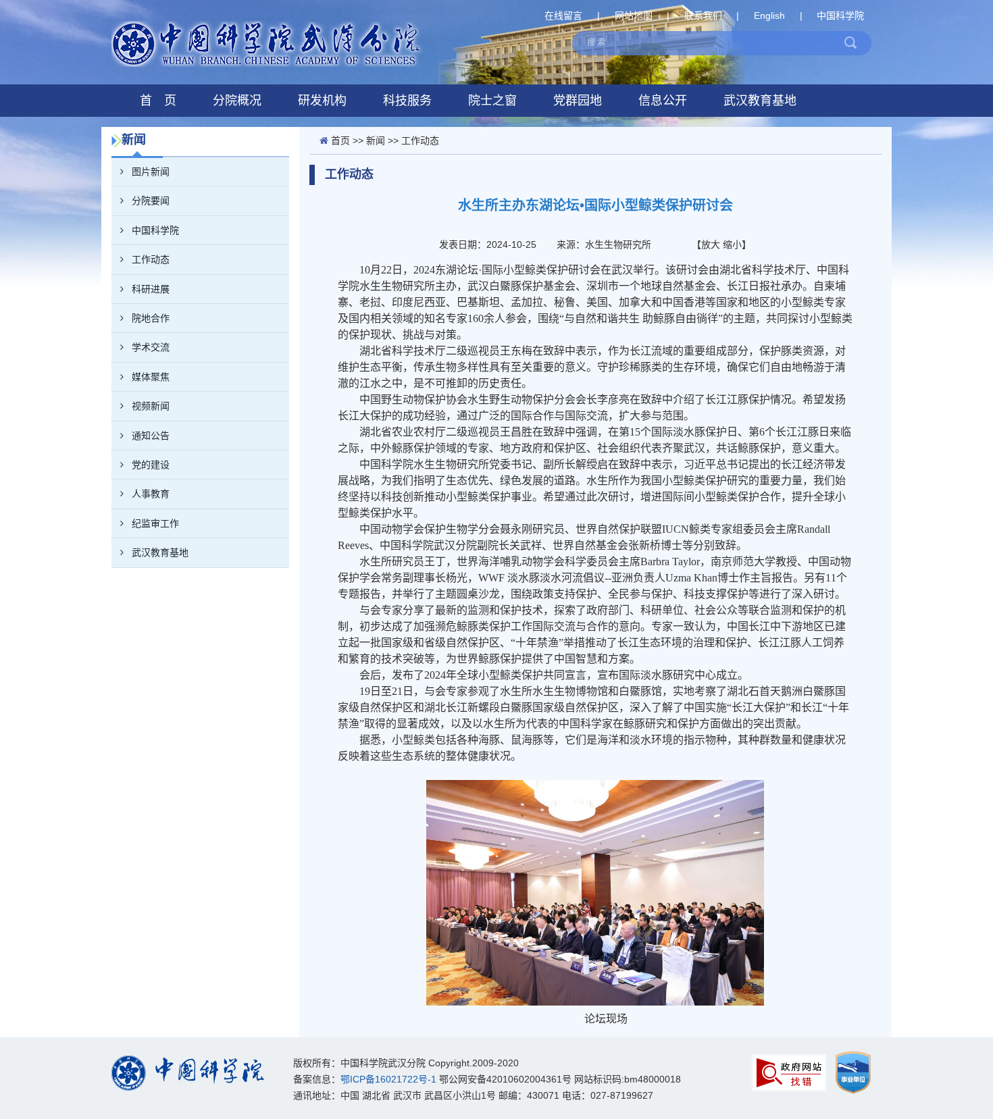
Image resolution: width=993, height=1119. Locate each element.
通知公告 (151, 435)
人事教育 (151, 493)
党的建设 (151, 464)
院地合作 (151, 318)
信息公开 (662, 100)
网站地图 (634, 15)
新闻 (375, 140)
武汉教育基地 (759, 100)
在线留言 (563, 15)
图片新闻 (151, 171)
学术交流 (151, 347)
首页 (340, 140)
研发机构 (322, 100)
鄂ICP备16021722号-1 (388, 1079)
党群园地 (577, 100)
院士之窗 (492, 100)
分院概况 (237, 100)
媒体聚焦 (151, 376)
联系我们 (703, 15)
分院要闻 (151, 200)
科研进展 (151, 289)
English (769, 15)
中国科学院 (840, 15)
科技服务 (407, 100)
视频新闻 (151, 405)
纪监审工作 (155, 523)
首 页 (158, 100)
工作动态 (151, 259)
